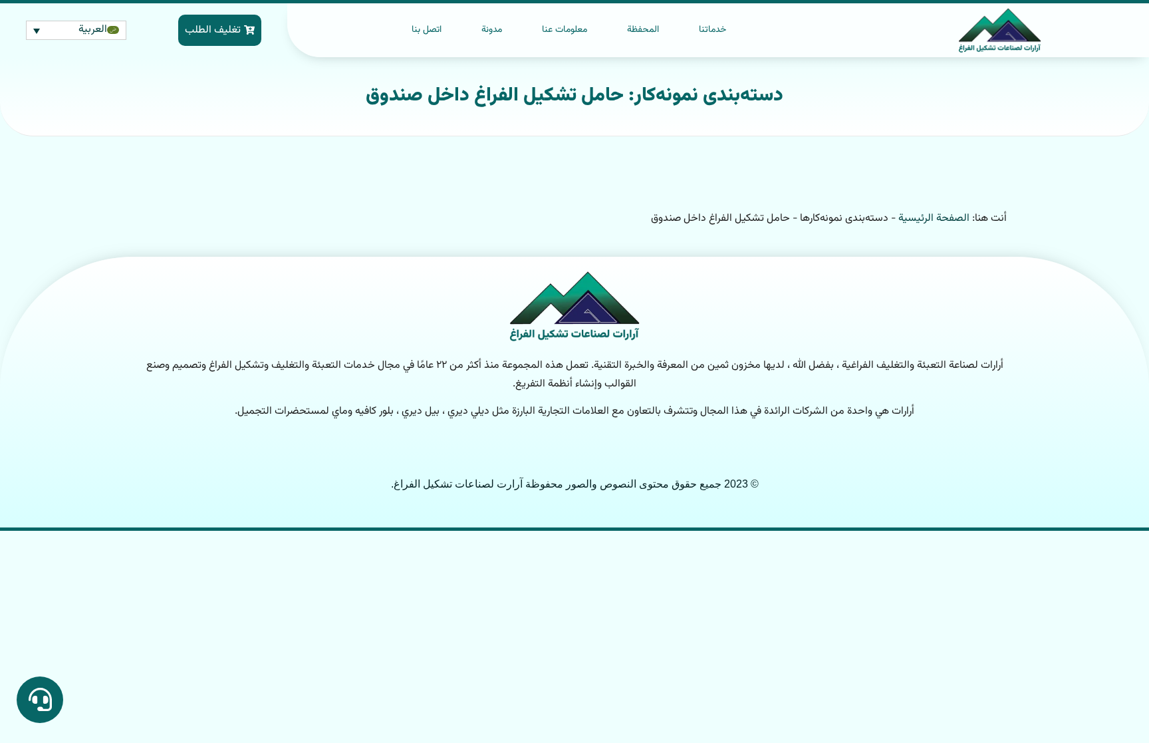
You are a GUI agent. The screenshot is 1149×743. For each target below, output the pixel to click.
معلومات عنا (564, 30)
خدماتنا (712, 30)
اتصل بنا (427, 30)
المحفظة (643, 30)
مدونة (491, 30)
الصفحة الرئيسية (933, 218)
